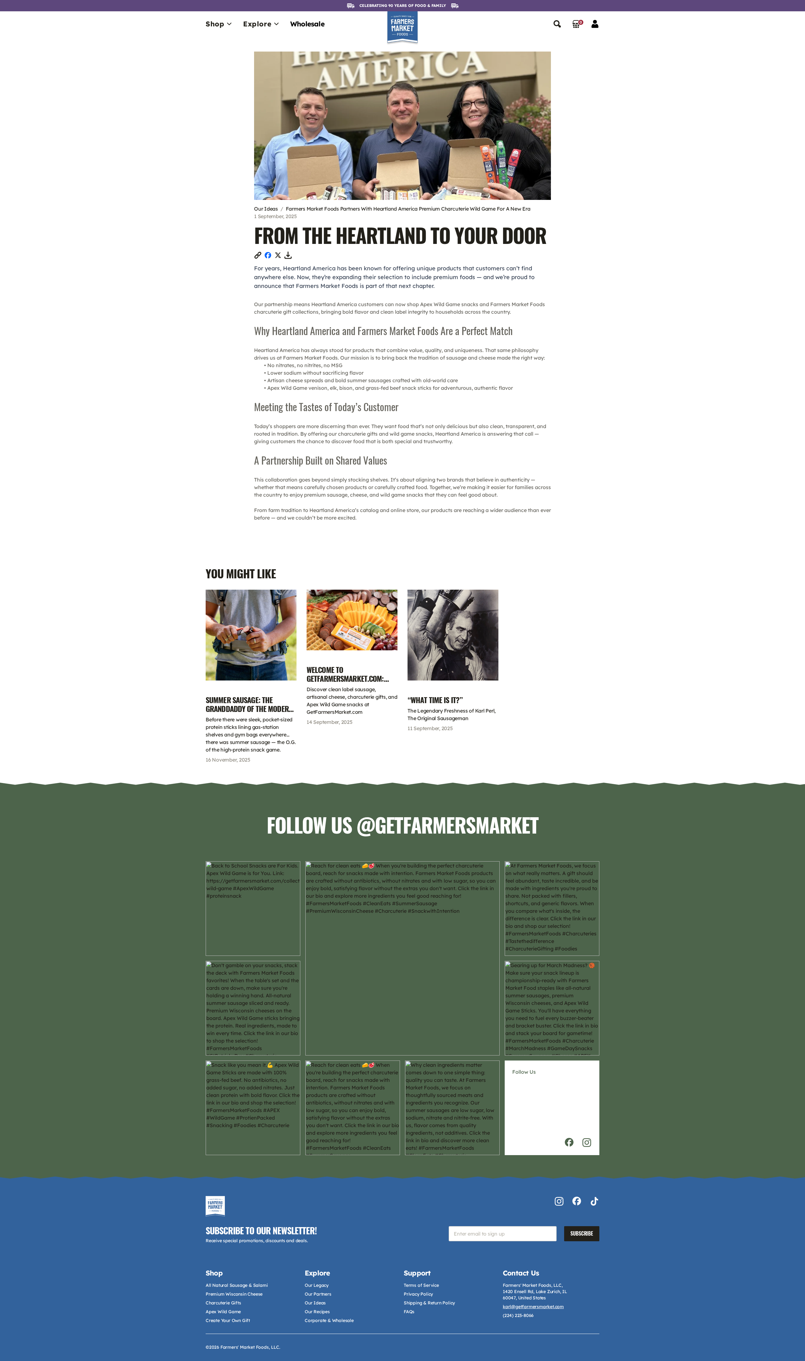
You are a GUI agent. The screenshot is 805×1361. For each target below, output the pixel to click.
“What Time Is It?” (435, 700)
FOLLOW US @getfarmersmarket (402, 825)
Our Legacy (317, 1285)
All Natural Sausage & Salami (237, 1285)
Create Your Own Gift (228, 1320)
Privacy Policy (418, 1294)
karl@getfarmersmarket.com (533, 1306)
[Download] (288, 255)
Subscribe (581, 1233)
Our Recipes (317, 1311)
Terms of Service (421, 1285)
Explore (257, 23)
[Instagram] (587, 1143)
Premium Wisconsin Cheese (234, 1294)
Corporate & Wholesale (329, 1320)
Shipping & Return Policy (429, 1303)
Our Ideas (266, 209)
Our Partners (318, 1294)
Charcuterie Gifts (223, 1303)
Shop (215, 23)
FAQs (409, 1311)
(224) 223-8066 (518, 1315)
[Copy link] (258, 255)
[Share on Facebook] (268, 255)
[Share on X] (278, 255)
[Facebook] (569, 1142)
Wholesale (307, 23)
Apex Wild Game (223, 1311)
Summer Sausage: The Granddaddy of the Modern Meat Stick (249, 709)
